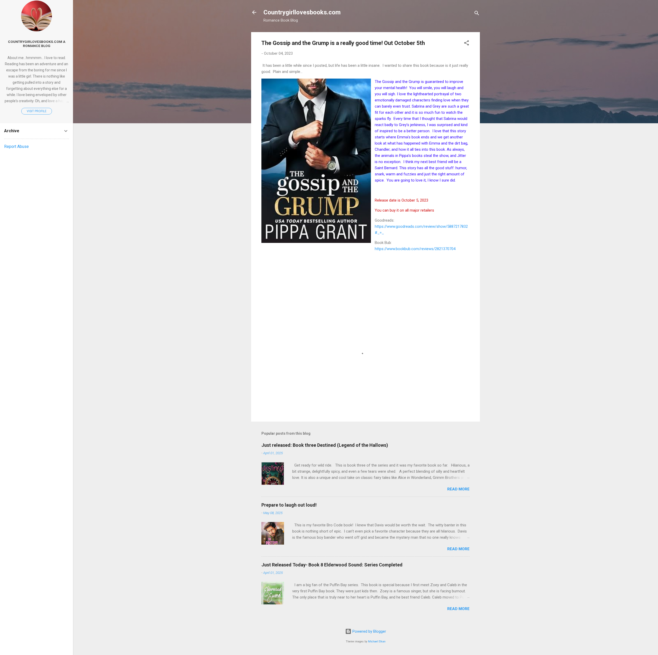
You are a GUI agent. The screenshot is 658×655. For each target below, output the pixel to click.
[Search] (477, 14)
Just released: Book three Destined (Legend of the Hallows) (324, 445)
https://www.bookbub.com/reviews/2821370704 (415, 248)
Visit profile (37, 111)
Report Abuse (16, 146)
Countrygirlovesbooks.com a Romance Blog (36, 44)
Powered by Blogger (368, 631)
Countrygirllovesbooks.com (302, 12)
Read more (458, 489)
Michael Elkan (377, 641)
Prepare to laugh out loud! (289, 505)
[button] (466, 44)
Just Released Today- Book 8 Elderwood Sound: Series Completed (332, 564)
